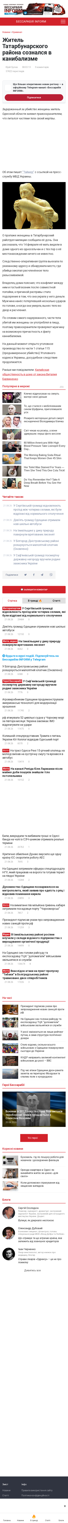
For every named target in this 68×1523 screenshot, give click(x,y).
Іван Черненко (27, 1249)
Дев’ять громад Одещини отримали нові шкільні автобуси (33, 628)
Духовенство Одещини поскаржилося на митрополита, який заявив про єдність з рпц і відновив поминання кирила (33, 890)
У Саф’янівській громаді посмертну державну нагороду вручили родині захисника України (36, 559)
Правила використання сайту (37, 1490)
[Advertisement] (34, 146)
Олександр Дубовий (30, 1228)
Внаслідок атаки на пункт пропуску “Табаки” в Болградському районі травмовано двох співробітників (30, 974)
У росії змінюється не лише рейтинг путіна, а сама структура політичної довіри (42, 1035)
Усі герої (33, 1137)
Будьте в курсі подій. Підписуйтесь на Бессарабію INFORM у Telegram (30, 657)
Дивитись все (32, 1270)
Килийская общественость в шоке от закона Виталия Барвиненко (29, 374)
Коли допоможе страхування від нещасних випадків (40, 1184)
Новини (6, 1490)
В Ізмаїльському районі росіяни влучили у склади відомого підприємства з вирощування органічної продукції (32, 938)
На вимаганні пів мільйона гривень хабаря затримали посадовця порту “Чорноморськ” (33, 907)
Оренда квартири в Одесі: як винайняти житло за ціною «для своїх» (39, 1173)
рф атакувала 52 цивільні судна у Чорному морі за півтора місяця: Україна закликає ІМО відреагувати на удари (33, 721)
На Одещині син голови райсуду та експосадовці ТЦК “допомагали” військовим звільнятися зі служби (31, 956)
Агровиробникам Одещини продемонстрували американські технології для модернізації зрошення (32, 703)
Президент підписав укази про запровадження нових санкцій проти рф (33, 921)
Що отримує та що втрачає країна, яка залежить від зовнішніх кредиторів (40, 1240)
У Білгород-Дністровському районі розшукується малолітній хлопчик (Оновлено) (36, 545)
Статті (5, 1495)
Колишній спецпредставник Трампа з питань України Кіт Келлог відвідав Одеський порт (31, 737)
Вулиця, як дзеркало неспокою (36, 1220)
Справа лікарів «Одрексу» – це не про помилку (39, 1261)
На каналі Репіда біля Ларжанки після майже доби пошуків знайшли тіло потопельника (32, 772)
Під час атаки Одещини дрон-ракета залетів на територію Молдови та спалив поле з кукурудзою (42, 1073)
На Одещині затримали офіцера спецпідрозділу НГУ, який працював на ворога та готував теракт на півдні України (33, 872)
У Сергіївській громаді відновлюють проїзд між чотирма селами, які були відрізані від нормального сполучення (38, 509)
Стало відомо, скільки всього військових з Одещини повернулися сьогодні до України (42, 1047)
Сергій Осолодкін (28, 1208)
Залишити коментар (35, 589)
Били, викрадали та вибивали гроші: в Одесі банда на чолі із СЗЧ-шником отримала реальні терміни (33, 839)
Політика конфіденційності (35, 1495)
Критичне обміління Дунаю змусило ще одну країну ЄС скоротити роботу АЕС (31, 855)
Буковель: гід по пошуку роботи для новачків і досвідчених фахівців (42, 1159)
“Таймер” (28, 172)
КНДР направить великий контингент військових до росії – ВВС (43, 1059)
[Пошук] (56, 22)
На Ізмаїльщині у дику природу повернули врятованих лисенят (31, 643)
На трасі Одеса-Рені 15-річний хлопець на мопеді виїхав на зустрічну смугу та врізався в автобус (33, 754)
